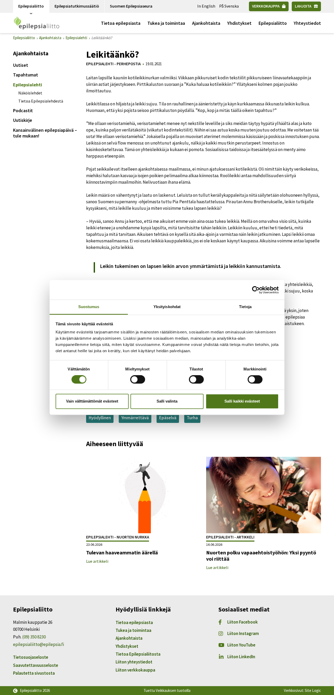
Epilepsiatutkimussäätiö (77, 6)
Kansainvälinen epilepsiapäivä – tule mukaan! (45, 133)
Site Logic (313, 690)
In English (206, 6)
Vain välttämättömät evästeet (92, 401)
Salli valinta (167, 401)
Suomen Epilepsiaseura (131, 6)
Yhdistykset (239, 23)
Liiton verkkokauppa (135, 670)
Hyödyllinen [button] (100, 418)
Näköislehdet (30, 92)
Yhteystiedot (307, 23)
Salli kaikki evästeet (242, 401)
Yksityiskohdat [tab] (167, 306)
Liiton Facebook (242, 622)
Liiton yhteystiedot (134, 662)
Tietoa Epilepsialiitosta (138, 654)
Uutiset (20, 65)
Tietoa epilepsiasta (120, 23)
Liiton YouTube (241, 645)
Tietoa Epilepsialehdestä (40, 101)
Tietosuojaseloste (30, 657)
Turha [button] (192, 418)
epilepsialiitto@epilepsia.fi (38, 644)
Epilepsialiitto (31, 6)
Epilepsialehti (27, 85)
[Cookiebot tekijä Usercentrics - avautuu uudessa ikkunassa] (256, 290)
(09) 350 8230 (34, 637)
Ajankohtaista (206, 23)
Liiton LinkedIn (241, 656)
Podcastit (23, 110)
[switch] (137, 379)
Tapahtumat (25, 75)
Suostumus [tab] (88, 306)
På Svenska (229, 6)
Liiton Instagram (243, 633)
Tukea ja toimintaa (166, 23)
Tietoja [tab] (245, 306)
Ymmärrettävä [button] (135, 418)
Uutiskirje (22, 120)
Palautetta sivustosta (34, 673)
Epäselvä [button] (167, 418)
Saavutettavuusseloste (35, 665)
